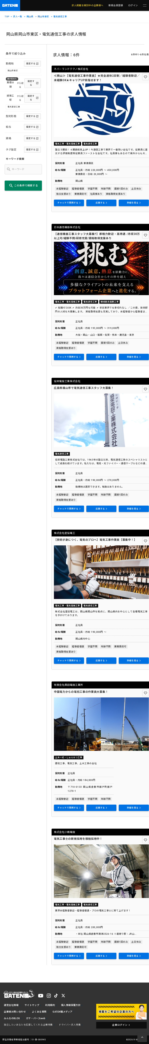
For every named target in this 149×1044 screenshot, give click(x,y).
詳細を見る (133, 203)
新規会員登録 (115, 5)
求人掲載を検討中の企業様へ (87, 5)
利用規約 (50, 1005)
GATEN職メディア (63, 1011)
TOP (7, 16)
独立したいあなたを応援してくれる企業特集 (28, 1024)
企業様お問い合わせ (15, 1011)
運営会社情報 (11, 1005)
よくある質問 (39, 1011)
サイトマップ (32, 1005)
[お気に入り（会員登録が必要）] (145, 77)
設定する (31, 63)
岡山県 (30, 16)
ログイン (133, 5)
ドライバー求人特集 (70, 1024)
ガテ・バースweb (35, 1018)
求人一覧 (17, 16)
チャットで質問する (68, 203)
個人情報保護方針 (71, 1005)
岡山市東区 (43, 16)
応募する (100, 203)
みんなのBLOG (12, 1018)
